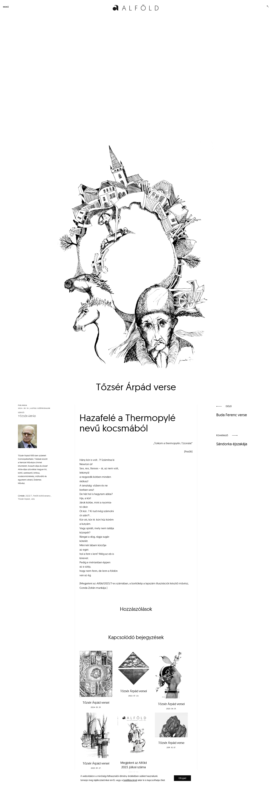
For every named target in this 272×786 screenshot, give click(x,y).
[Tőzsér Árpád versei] (95, 674)
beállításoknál (130, 780)
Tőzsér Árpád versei (96, 702)
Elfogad (182, 778)
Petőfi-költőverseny (42, 495)
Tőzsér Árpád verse (171, 743)
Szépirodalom (43, 408)
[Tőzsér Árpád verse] (171, 725)
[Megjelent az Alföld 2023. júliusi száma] (133, 735)
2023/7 (29, 495)
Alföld (33, 408)
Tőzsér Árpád (27, 416)
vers (33, 499)
